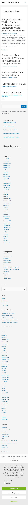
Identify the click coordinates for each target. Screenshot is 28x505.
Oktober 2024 (6, 185)
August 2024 (6, 189)
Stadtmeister (6, 271)
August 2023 (6, 205)
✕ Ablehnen (14, 497)
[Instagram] (13, 460)
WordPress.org (5, 305)
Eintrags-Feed (5, 300)
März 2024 (5, 196)
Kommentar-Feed (6, 303)
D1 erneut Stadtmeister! (8, 126)
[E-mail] (15, 460)
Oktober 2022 (6, 225)
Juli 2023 (5, 207)
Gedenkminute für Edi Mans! (9, 122)
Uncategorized (5, 33)
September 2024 (7, 187)
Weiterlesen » (5, 49)
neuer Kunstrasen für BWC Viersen (11, 133)
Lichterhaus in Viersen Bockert (10, 129)
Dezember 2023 (7, 198)
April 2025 (5, 174)
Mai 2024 (5, 194)
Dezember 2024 (7, 180)
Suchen (3, 103)
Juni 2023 (5, 209)
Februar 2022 (6, 243)
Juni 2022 (5, 234)
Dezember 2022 (7, 220)
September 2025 (7, 167)
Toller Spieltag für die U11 (14, 84)
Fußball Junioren (7, 260)
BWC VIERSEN (10, 2)
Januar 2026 (6, 161)
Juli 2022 (5, 231)
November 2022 (7, 223)
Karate (4, 264)
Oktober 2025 (6, 165)
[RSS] (17, 460)
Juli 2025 (5, 169)
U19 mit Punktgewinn (12, 92)
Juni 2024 (5, 192)
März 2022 (5, 240)
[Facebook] (10, 460)
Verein (4, 276)
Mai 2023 (5, 212)
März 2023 (5, 214)
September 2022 (7, 227)
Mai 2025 (5, 172)
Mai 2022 (5, 236)
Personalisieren (13, 501)
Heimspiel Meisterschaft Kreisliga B (11, 137)
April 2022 (5, 238)
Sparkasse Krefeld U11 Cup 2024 (11, 269)
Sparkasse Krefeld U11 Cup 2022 (11, 267)
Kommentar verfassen (7, 95)
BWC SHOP (6, 258)
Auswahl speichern (14, 492)
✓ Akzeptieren (14, 488)
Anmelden (4, 298)
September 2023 (7, 203)
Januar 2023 (6, 218)
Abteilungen (6, 253)
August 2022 (6, 229)
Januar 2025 (6, 178)
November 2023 (7, 200)
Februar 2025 (6, 176)
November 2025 (7, 163)
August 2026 (6, 158)
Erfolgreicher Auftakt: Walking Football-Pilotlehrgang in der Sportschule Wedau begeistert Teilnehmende (13, 25)
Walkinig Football (7, 278)
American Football (7, 256)
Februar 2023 (6, 216)
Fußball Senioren (7, 262)
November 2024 (7, 183)
